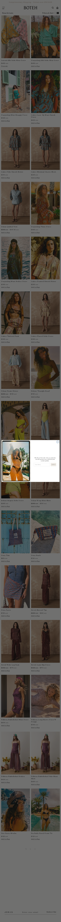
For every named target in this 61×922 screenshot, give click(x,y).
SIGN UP (54, 464)
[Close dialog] (57, 442)
